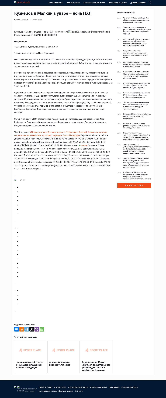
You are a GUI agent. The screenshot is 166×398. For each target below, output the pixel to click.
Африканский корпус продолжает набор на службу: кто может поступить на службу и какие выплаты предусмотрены (136, 42)
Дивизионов (114, 387)
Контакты (78, 391)
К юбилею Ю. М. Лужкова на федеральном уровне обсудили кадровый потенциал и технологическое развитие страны (137, 175)
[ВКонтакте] (16, 329)
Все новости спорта (134, 185)
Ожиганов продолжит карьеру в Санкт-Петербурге (55, 135)
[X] (31, 329)
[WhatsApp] (42, 329)
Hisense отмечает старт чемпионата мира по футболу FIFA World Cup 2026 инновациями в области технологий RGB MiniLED (136, 136)
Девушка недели (138, 3)
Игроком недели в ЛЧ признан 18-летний (67, 132)
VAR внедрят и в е (38, 132)
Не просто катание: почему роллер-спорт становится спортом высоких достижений (136, 125)
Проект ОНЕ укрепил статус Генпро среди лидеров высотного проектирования (137, 116)
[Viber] (36, 329)
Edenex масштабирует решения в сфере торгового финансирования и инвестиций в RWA (136, 64)
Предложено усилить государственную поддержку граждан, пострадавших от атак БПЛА (135, 54)
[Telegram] (26, 329)
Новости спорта (55, 3)
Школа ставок (73, 3)
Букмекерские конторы (94, 3)
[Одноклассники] (21, 329)
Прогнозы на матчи (118, 3)
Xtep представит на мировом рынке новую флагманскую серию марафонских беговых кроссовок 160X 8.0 (137, 30)
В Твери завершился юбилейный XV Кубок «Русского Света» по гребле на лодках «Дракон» (136, 85)
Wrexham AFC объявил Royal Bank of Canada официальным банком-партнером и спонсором (136, 20)
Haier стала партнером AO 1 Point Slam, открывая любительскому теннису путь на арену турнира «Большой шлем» (136, 75)
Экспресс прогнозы (129, 387)
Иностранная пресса (48, 391)
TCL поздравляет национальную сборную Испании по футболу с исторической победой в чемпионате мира (136, 105)
